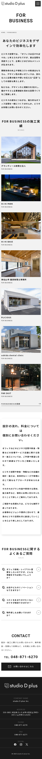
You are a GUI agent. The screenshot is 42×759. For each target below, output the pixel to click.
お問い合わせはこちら (23, 666)
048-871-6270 (24, 657)
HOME (3, 32)
